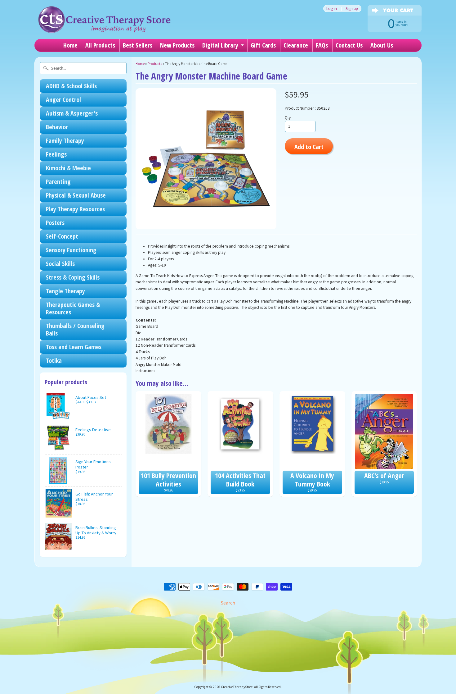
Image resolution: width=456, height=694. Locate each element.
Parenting (58, 181)
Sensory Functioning (71, 250)
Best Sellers (137, 45)
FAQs (322, 45)
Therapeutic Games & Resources (73, 308)
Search (228, 603)
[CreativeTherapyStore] (104, 24)
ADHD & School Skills (71, 86)
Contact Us (349, 45)
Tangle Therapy (65, 291)
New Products (177, 45)
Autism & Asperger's (72, 113)
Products (155, 64)
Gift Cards (263, 45)
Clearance (296, 45)
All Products (100, 45)
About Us (381, 45)
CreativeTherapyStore (237, 687)
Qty (288, 117)
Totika (54, 360)
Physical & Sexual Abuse (76, 195)
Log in (331, 9)
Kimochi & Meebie (68, 168)
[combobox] (83, 68)
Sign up (352, 9)
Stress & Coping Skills (73, 277)
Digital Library (220, 45)
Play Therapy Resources (75, 209)
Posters (55, 222)
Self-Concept (62, 236)
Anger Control (63, 99)
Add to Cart (309, 146)
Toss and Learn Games (73, 347)
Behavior (57, 127)
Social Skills (60, 263)
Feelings (56, 154)
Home (70, 45)
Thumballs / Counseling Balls (75, 329)
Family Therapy (65, 140)
